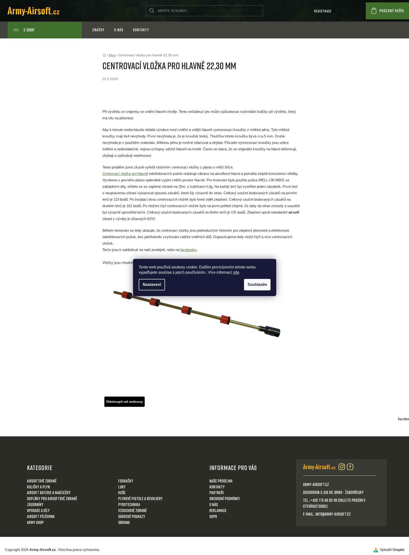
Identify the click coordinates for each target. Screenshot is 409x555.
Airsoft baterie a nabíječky (49, 492)
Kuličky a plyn (38, 486)
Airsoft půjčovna (41, 516)
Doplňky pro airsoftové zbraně (52, 498)
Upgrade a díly (38, 510)
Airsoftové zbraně (42, 480)
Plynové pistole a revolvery (140, 498)
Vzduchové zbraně (132, 510)
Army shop (35, 522)
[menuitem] (98, 30)
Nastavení (152, 285)
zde (236, 272)
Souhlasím (257, 285)
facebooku (188, 250)
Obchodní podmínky (224, 498)
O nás (213, 504)
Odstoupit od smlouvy (124, 401)
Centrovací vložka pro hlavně (125, 174)
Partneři (216, 492)
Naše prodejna (221, 480)
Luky (122, 486)
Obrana (124, 522)
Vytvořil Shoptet (392, 550)
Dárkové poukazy (131, 516)
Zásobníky (35, 504)
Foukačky (125, 480)
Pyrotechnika (129, 504)
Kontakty (217, 486)
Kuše (122, 492)
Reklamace (218, 510)
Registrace (323, 11)
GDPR (213, 516)
